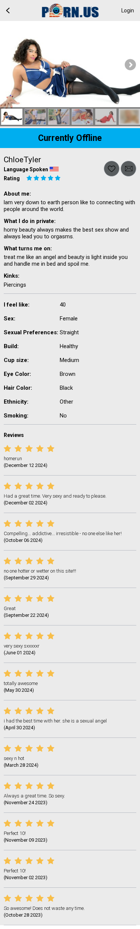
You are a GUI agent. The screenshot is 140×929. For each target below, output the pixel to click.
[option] (11, 117)
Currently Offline (70, 138)
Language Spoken (26, 169)
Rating (12, 178)
